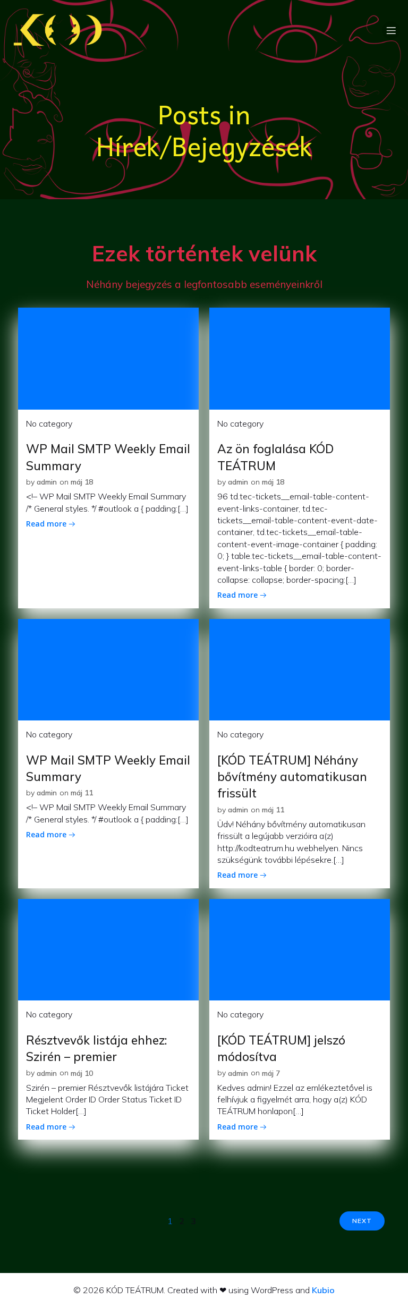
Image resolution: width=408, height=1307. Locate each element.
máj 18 (82, 482)
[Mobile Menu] (391, 30)
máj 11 (82, 792)
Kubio (323, 1290)
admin (47, 482)
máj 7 (271, 1073)
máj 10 (82, 1073)
